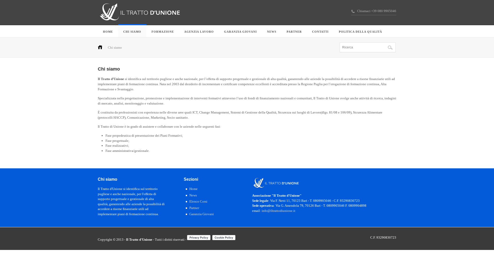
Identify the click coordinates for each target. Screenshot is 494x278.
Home (108, 31)
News (271, 31)
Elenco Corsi (198, 201)
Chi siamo (132, 31)
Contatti (320, 31)
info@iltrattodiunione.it (278, 211)
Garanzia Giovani (240, 31)
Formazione (163, 31)
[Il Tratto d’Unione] (140, 25)
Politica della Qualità (360, 31)
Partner (294, 31)
